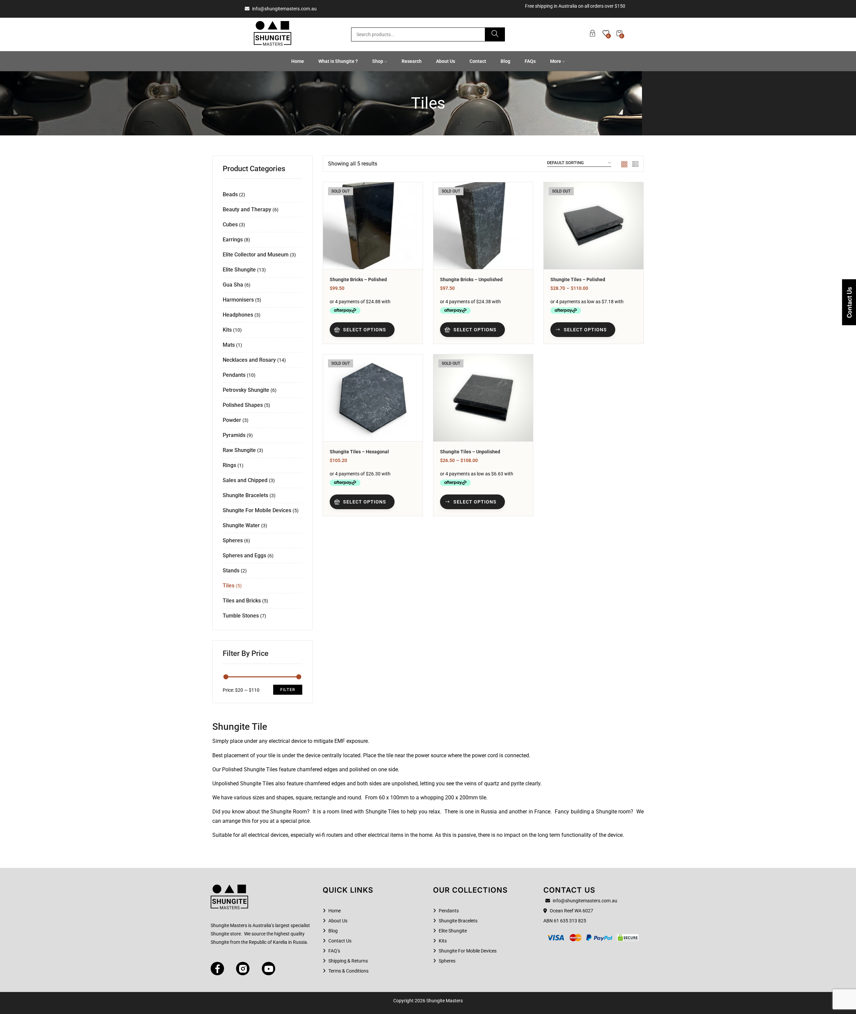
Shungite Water (241, 525)
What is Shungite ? (338, 61)
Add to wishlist (408, 213)
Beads (230, 194)
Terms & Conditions (348, 971)
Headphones (238, 315)
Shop (378, 61)
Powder (232, 420)
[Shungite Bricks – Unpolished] (483, 225)
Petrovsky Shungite (246, 390)
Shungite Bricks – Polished (358, 279)
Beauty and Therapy (247, 209)
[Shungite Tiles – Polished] (593, 225)
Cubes (230, 224)
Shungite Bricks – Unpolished (471, 279)
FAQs (530, 61)
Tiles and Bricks (242, 600)
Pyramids (234, 435)
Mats (229, 345)
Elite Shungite (239, 269)
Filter (287, 689)
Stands (231, 570)
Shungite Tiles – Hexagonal (359, 451)
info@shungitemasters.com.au (284, 8)
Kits (227, 330)
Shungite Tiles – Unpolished (470, 451)
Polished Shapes (243, 405)
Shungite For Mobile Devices (257, 510)
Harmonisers (238, 300)
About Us (445, 61)
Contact (477, 61)
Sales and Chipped (245, 480)
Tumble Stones (241, 615)
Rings (229, 465)
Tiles (228, 585)
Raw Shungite (239, 450)
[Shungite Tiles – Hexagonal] (373, 397)
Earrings (233, 239)
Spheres (233, 540)
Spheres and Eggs (244, 555)
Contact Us (339, 940)
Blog (505, 61)
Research (412, 61)
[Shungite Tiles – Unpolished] (483, 397)
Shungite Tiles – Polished (577, 279)
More (556, 61)
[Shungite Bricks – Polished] (373, 225)
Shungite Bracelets (245, 495)
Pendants (234, 375)
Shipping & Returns (348, 961)
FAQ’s (334, 950)
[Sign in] (592, 34)
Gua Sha (233, 284)
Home (297, 61)
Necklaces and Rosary (249, 360)
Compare (408, 229)
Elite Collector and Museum (256, 254)
